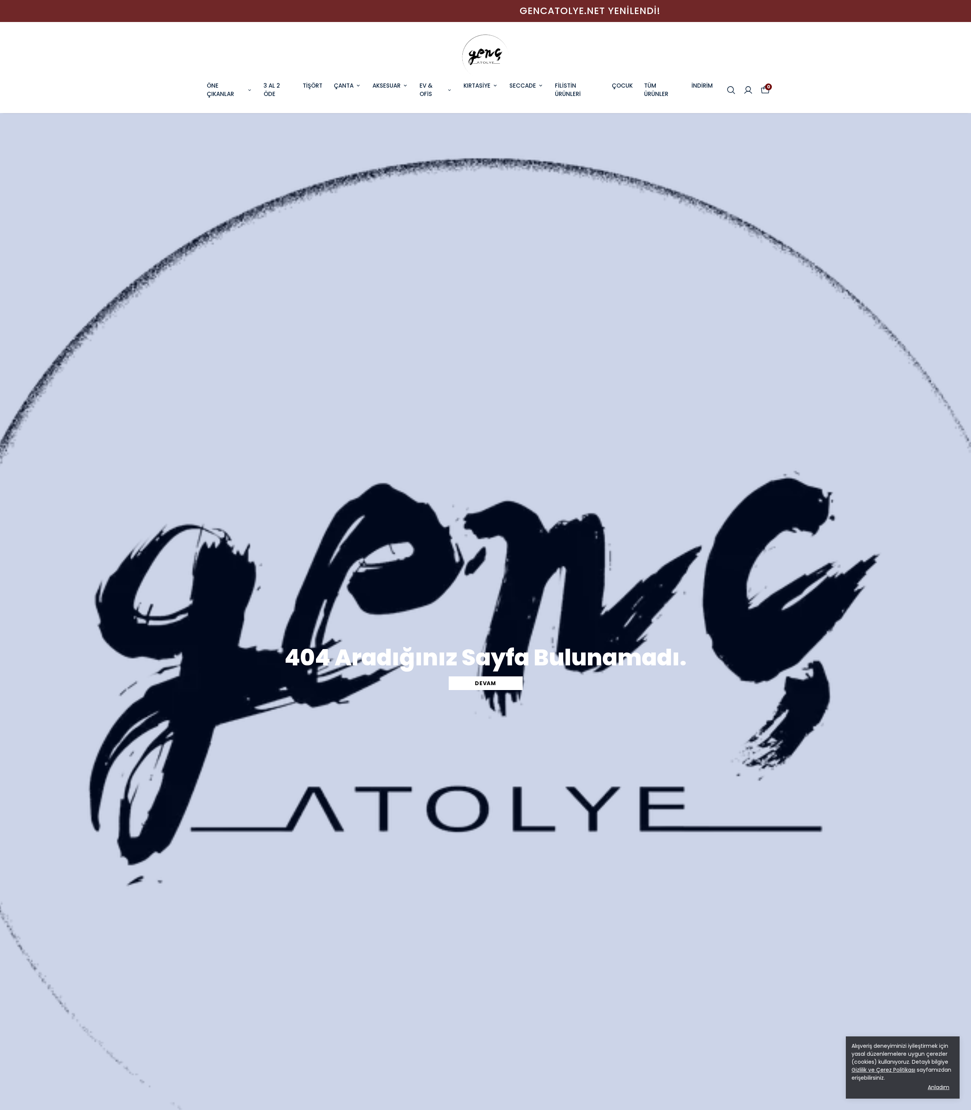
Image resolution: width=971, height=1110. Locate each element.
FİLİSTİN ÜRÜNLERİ (568, 90)
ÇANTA (344, 86)
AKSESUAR (386, 86)
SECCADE (522, 86)
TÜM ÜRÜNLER (656, 90)
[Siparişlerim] (748, 90)
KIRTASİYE (477, 86)
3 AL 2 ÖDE (272, 90)
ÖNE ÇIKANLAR (220, 90)
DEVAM (485, 683)
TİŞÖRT (312, 86)
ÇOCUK (622, 86)
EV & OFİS (426, 90)
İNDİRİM (702, 86)
